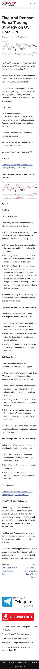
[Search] (35, 4)
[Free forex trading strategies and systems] (9, 4)
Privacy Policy (22, 663)
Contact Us (33, 663)
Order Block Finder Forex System (15, 638)
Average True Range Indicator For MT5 (17, 643)
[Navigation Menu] (30, 3)
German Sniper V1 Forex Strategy (15, 634)
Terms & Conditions (8, 663)
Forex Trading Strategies (19, 37)
